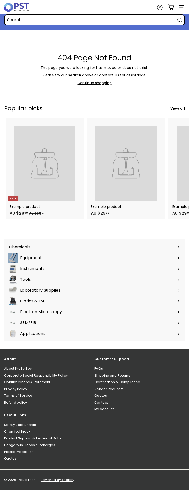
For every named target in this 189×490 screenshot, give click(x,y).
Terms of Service (18, 395)
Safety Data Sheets (20, 424)
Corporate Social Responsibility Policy (36, 375)
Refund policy (15, 402)
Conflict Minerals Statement (27, 382)
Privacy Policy (15, 389)
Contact (101, 402)
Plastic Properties (18, 451)
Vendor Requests (109, 389)
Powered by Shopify (57, 479)
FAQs (98, 368)
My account (104, 409)
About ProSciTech (19, 368)
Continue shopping (95, 82)
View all (177, 108)
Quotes (100, 395)
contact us (109, 75)
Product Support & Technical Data (32, 438)
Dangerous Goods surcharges (29, 445)
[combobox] (94, 19)
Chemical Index (17, 431)
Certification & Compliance (117, 382)
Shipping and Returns (112, 375)
